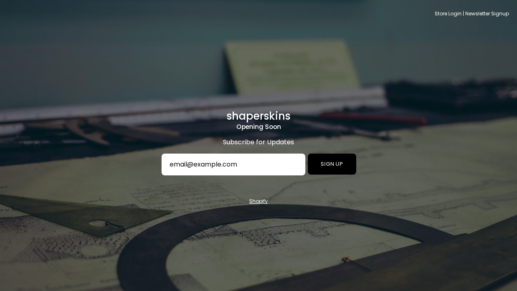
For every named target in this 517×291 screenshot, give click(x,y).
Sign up (332, 163)
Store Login (448, 13)
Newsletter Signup (487, 13)
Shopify (258, 201)
